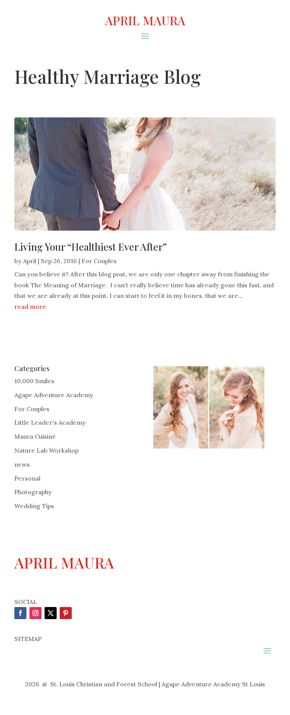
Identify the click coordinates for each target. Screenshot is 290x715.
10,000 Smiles (34, 381)
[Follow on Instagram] (35, 613)
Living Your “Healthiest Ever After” (90, 246)
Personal (27, 478)
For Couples (99, 261)
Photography (33, 492)
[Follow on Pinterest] (66, 613)
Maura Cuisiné (35, 436)
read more (30, 306)
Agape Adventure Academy (53, 395)
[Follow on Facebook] (20, 613)
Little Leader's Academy (50, 422)
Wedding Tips (34, 506)
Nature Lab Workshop (46, 450)
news (22, 464)
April (29, 261)
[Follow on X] (51, 613)
